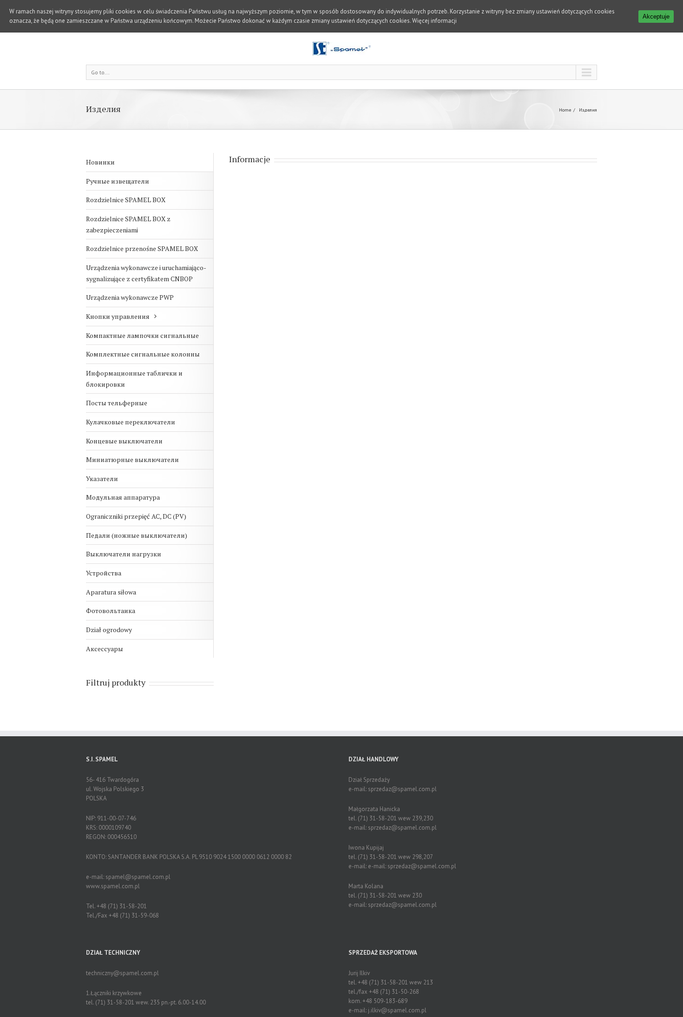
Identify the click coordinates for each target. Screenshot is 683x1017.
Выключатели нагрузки (123, 553)
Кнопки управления (118, 316)
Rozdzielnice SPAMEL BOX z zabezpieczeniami (128, 224)
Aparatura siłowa (111, 592)
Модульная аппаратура (123, 497)
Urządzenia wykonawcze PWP (130, 297)
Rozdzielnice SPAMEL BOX (125, 199)
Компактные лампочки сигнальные (142, 335)
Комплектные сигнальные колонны (143, 354)
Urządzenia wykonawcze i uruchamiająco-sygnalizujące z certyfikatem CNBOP (146, 273)
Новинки (100, 162)
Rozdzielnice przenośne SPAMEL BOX (142, 248)
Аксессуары (104, 648)
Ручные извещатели (117, 181)
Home (565, 110)
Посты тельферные (116, 402)
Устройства (103, 572)
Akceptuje (656, 16)
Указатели (102, 478)
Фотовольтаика (110, 610)
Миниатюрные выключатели (132, 459)
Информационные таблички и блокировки (134, 379)
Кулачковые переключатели (130, 421)
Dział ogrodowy (109, 629)
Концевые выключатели (124, 440)
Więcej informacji (434, 21)
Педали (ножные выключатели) (136, 535)
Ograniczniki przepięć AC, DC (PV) (136, 516)
